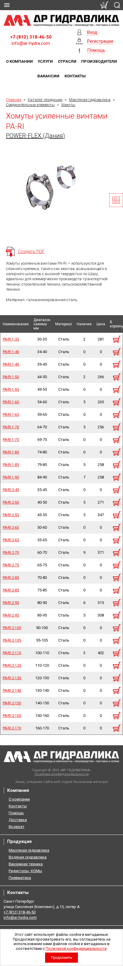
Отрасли (67, 61)
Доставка (18, 820)
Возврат (16, 826)
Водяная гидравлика (28, 857)
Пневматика (20, 877)
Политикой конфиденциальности (76, 948)
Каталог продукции (45, 99)
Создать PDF (31, 251)
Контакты (75, 76)
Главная (13, 99)
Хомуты (68, 104)
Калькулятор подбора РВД (116, 200)
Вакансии (48, 76)
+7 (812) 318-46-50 (31, 37)
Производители (99, 61)
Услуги (45, 61)
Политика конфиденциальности (62, 774)
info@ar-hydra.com (31, 43)
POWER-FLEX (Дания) (35, 135)
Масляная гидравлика (89, 99)
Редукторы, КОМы (25, 871)
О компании (19, 61)
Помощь (16, 813)
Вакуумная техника (26, 864)
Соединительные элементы (30, 104)
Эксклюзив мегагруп (90, 782)
